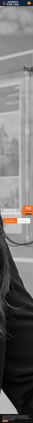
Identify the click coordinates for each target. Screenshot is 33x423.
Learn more (11, 419)
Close (5, 421)
